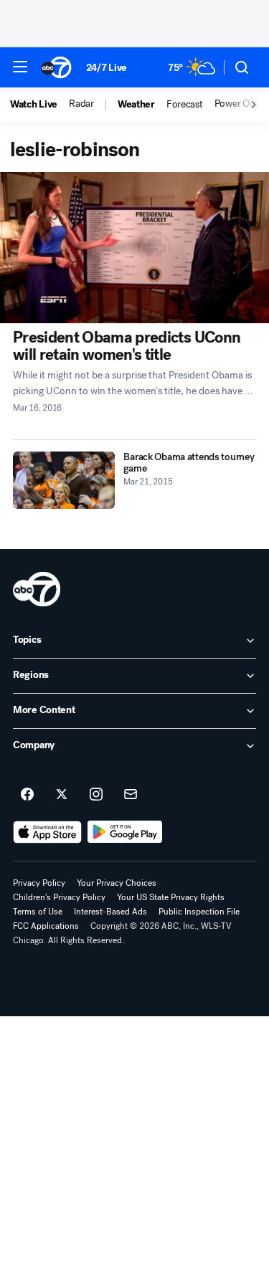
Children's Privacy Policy (59, 897)
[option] (39, 105)
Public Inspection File (199, 911)
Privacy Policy (39, 883)
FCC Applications (46, 926)
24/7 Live (106, 68)
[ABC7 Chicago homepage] (56, 67)
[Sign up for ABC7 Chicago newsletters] (130, 794)
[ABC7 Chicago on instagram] (96, 794)
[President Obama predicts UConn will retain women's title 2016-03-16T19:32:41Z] (134, 247)
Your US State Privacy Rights (171, 897)
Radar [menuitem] (81, 104)
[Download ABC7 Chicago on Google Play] (125, 832)
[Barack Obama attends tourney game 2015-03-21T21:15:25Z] (64, 480)
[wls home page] (36, 589)
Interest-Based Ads (110, 911)
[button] (20, 66)
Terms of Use (37, 911)
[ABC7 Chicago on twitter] (61, 794)
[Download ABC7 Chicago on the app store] (47, 832)
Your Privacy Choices (116, 883)
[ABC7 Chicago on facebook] (27, 794)
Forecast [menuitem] (184, 105)
